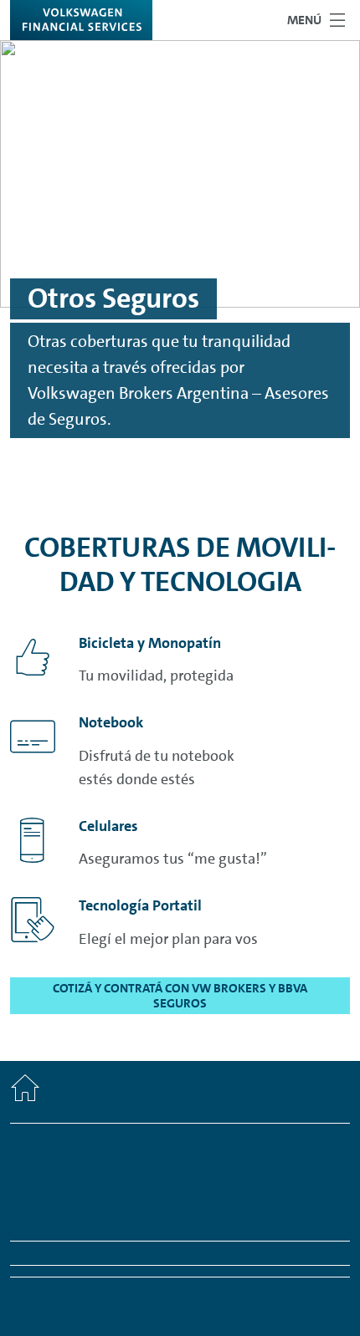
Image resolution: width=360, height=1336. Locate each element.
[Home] (25, 1092)
